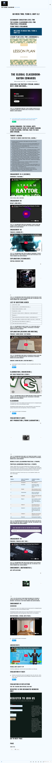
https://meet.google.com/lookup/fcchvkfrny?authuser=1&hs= (23, 119)
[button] (11, 278)
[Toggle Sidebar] (50, 4)
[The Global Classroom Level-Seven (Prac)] (43, 762)
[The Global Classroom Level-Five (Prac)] (41, 762)
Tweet (15, 121)
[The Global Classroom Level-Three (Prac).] (36, 762)
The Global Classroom (7, 7)
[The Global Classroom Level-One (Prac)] (31, 762)
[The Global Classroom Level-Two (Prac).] (33, 762)
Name (13, 704)
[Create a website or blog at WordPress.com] (1, 761)
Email (13, 708)
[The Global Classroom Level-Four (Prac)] (38, 762)
